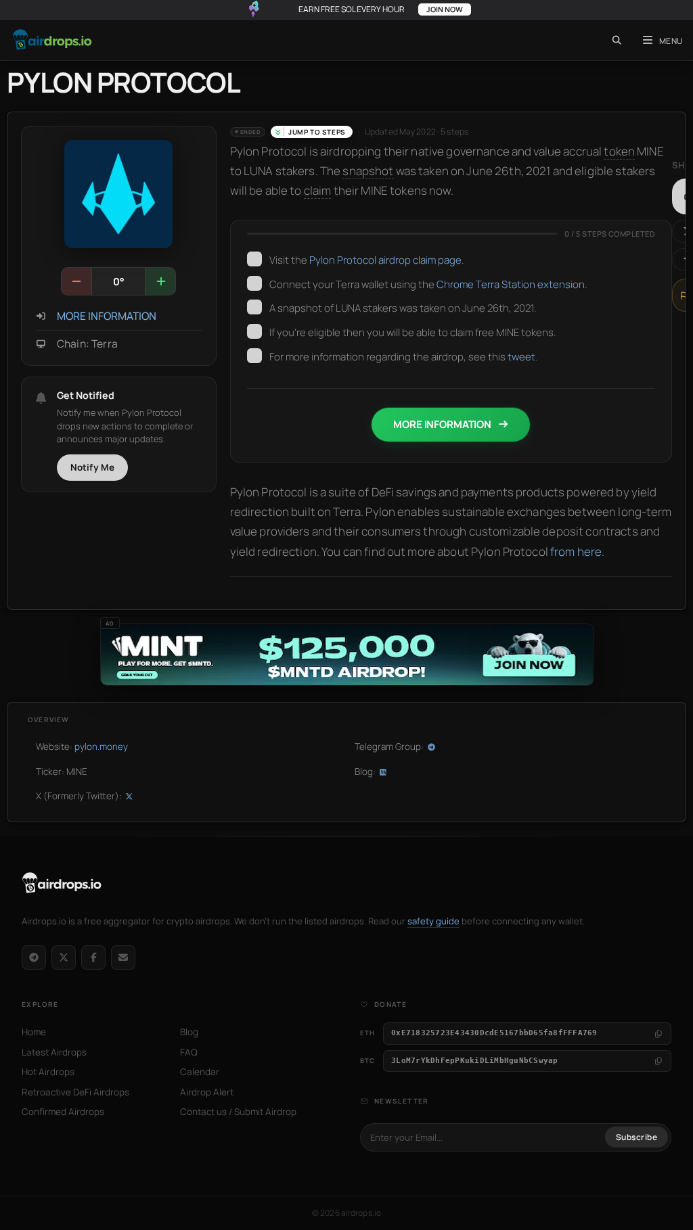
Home (34, 1032)
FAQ (189, 1052)
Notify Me (92, 467)
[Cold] (76, 281)
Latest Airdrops (54, 1052)
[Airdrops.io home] (62, 883)
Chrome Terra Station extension (511, 284)
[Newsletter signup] (123, 957)
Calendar (199, 1072)
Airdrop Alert (206, 1092)
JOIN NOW (444, 9)
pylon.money (101, 746)
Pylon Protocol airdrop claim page (385, 260)
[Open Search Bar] (616, 40)
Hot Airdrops (48, 1072)
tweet (521, 357)
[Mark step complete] (254, 259)
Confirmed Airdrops (63, 1112)
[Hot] (160, 281)
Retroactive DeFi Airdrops (75, 1092)
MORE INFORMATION (106, 316)
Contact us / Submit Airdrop (238, 1112)
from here (576, 551)
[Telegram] (34, 957)
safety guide (433, 921)
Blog (189, 1032)
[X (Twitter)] (63, 957)
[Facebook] (93, 957)
